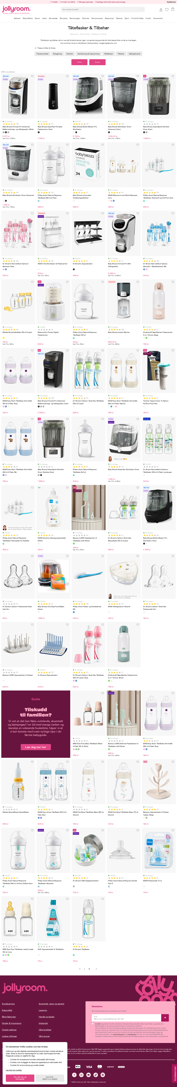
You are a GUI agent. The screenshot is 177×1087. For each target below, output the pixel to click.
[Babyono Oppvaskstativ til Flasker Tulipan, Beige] (144, 818)
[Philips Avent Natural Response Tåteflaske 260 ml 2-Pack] (39, 201)
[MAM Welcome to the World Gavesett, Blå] (114, 201)
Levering (43, 1010)
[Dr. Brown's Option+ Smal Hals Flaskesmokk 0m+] (144, 612)
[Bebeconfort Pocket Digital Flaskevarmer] (39, 338)
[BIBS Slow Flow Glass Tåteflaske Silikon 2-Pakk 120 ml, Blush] (74, 749)
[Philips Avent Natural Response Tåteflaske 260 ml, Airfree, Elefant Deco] (3, 886)
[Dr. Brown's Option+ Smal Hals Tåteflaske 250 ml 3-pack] (74, 406)
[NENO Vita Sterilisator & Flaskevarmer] (39, 269)
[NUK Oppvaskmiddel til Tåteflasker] (39, 955)
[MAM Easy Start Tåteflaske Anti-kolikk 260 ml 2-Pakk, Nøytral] (109, 406)
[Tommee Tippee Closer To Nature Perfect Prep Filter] (144, 406)
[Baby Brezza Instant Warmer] (109, 338)
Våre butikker (45, 1029)
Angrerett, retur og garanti (51, 1003)
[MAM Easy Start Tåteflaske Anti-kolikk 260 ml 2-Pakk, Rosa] (6, 475)
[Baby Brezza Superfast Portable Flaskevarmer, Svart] (39, 132)
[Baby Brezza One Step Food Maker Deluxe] (39, 612)
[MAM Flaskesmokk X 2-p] (144, 886)
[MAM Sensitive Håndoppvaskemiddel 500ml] (39, 543)
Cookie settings (9, 1029)
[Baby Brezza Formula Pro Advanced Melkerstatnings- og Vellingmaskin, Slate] (8, 132)
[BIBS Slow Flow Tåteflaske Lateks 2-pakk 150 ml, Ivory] (3, 955)
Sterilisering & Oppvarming (88, 54)
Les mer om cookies (14, 1070)
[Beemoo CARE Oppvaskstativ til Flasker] (3, 681)
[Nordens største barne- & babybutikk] (16, 9)
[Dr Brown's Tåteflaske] (74, 955)
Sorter (97, 62)
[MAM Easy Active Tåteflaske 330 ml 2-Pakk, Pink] (41, 818)
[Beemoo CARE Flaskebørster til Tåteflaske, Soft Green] (74, 543)
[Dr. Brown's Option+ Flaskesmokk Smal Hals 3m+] (3, 612)
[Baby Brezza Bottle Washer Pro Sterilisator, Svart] (76, 132)
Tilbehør (121, 54)
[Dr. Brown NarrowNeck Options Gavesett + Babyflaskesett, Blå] (6, 269)
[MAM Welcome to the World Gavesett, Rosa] (111, 201)
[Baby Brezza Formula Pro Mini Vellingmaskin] (109, 269)
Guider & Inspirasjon (11, 1023)
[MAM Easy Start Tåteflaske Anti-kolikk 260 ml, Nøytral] (114, 406)
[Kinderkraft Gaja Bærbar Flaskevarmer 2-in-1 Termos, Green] (146, 338)
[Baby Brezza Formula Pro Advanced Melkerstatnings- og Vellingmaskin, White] (3, 132)
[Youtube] (88, 1075)
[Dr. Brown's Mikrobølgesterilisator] (74, 886)
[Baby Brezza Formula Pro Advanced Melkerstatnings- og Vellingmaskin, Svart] (6, 132)
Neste (96, 969)
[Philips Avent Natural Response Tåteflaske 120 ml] (74, 338)
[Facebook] (74, 1075)
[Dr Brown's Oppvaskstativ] (74, 269)
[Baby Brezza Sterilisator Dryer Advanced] (111, 132)
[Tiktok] (95, 1075)
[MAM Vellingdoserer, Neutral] (109, 612)
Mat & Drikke (84, 34)
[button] (167, 9)
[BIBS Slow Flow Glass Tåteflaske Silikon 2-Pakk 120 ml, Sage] (76, 749)
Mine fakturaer (9, 1016)
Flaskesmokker (43, 54)
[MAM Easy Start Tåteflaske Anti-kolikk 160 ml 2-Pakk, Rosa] (3, 406)
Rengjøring (57, 54)
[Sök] (142, 9)
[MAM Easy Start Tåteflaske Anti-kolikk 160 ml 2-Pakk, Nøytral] (8, 406)
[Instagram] (81, 1075)
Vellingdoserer (134, 54)
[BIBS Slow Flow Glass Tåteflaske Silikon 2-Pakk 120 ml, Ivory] (78, 749)
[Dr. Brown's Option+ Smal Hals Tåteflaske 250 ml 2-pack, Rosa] (74, 681)
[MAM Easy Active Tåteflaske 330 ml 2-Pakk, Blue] (39, 818)
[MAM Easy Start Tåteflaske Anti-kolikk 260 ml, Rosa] (116, 406)
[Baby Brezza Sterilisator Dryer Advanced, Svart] (109, 132)
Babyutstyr (74, 34)
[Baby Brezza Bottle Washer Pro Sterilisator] (74, 132)
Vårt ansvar (44, 1036)
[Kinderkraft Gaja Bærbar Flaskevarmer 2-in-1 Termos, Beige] (144, 338)
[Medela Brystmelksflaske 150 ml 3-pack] (3, 338)
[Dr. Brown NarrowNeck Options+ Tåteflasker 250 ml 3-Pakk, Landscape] (144, 475)
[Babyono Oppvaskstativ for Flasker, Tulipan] (146, 818)
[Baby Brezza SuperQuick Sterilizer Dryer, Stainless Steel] (146, 132)
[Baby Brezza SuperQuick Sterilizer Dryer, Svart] (144, 132)
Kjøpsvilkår (7, 1010)
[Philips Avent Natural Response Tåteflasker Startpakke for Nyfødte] (3, 543)
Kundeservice (171, 2)
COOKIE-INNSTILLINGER (49, 1078)
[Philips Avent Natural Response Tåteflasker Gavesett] (39, 886)
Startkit (69, 54)
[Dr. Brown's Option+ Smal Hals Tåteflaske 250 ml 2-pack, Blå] (76, 681)
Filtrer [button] (79, 62)
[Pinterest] (103, 1075)
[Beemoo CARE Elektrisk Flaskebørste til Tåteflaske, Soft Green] (109, 749)
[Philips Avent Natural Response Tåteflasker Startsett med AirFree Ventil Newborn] (144, 201)
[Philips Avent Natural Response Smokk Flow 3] (109, 886)
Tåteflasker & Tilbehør (99, 34)
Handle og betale (46, 1016)
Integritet (43, 1023)
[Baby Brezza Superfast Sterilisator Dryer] (109, 475)
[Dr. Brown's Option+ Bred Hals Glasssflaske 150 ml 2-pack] (109, 543)
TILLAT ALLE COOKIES (20, 1078)
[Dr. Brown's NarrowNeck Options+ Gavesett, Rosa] (3, 269)
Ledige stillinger (9, 1036)
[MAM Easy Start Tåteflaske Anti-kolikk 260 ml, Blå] (111, 406)
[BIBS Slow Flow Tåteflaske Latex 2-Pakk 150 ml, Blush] (6, 955)
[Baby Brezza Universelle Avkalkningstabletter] (74, 201)
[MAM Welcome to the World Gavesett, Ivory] (109, 201)
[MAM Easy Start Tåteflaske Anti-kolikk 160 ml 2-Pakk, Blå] (6, 406)
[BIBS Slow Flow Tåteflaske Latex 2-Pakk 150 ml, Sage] (8, 955)
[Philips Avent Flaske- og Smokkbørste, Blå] (74, 612)
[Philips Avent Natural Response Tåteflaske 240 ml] (74, 475)
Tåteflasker (108, 54)
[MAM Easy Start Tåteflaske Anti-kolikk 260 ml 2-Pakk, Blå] (3, 475)
